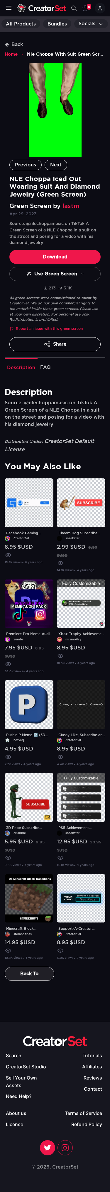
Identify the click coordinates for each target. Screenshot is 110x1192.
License (14, 1124)
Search (13, 1055)
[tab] (21, 367)
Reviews (93, 1078)
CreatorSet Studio (26, 1067)
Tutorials (92, 1055)
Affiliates (92, 1067)
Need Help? (18, 1096)
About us (16, 1113)
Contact (93, 1089)
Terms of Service (83, 1113)
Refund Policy (86, 1124)
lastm (70, 206)
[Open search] (74, 8)
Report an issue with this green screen (49, 328)
